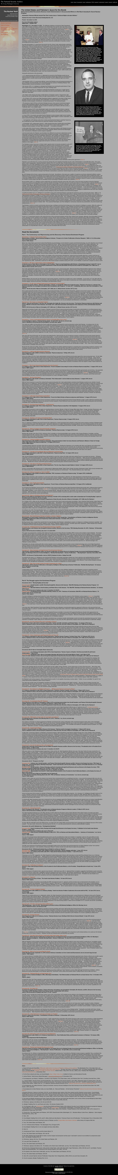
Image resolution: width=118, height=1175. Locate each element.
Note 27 (38, 986)
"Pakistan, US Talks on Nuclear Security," (45, 1070)
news (84, 2)
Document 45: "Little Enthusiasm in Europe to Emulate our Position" (40, 1014)
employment (101, 2)
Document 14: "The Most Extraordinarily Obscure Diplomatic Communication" (42, 451)
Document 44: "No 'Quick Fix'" (30, 988)
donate (110, 2)
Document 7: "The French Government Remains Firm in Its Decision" (40, 365)
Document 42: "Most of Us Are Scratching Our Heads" (36, 951)
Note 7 (86, 168)
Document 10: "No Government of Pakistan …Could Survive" (38, 404)
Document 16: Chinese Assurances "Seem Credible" (36, 472)
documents (79, 2)
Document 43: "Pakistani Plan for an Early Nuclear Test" (37, 973)
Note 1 (67, 29)
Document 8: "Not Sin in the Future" (31, 377)
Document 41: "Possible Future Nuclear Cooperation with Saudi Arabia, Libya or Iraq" (44, 935)
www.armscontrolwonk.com (29, 1072)
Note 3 (40, 42)
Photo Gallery (4, 32)
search (106, 2)
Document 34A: (26, 828)
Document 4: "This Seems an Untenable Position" (35, 302)
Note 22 (24, 604)
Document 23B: (26, 587)
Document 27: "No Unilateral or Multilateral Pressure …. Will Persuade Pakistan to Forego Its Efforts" (48, 689)
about (75, 2)
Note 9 (96, 184)
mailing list (115, 2)
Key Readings (4, 34)
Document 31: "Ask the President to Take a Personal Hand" (37, 745)
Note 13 (67, 297)
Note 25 (89, 920)
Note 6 (86, 164)
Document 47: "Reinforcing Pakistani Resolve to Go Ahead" (37, 1047)
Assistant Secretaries (92, 707)
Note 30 (76, 1031)
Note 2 (27, 39)
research (96, 2)
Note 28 (68, 1001)
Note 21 (91, 596)
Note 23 (46, 630)
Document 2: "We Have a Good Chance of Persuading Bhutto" (38, 262)
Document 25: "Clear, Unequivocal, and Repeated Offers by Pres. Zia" (40, 635)
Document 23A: (26, 585)
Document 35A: (26, 850)
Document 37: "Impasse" (28, 877)
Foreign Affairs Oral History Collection (67, 1120)
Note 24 (68, 642)
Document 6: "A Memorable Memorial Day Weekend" (36, 351)
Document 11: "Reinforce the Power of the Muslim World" (37, 418)
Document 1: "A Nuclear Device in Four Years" (34, 237)
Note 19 (80, 545)
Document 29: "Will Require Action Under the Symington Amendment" (40, 717)
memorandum (39, 1106)
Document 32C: (26, 771)
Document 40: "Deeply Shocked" (30, 914)
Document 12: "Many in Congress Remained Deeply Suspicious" (39, 428)
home (72, 2)
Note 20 (66, 576)
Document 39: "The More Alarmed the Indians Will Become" (37, 904)
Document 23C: (26, 591)
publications (88, 2)
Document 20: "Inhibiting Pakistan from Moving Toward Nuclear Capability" (41, 527)
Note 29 (61, 1021)
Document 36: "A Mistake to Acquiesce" (32, 865)
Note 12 (58, 271)
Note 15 (75, 339)
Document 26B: (26, 654)
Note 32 (40, 1059)
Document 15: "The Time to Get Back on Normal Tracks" (37, 463)
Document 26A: (26, 652)
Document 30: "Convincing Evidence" (32, 728)
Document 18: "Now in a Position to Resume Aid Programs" (37, 495)
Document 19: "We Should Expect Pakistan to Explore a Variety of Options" (41, 516)
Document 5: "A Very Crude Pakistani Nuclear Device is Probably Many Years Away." (44, 319)
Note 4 (36, 142)
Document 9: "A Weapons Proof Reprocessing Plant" (36, 396)
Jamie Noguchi (62, 1173)
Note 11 (74, 213)
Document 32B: (26, 767)
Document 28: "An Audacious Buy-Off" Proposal (35, 701)
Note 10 (32, 203)
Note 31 (76, 1045)
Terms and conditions (49, 1172)
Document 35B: (26, 851)
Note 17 (60, 384)
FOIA (93, 2)
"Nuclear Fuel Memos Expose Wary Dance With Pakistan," (45, 1069)
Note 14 (24, 333)
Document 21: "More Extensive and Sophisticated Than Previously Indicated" (42, 550)
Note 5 (82, 159)
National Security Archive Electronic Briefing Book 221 (82, 1083)
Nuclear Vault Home (6, 23)
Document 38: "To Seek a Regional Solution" (33, 889)
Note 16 (86, 372)
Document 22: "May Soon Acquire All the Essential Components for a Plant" (42, 563)
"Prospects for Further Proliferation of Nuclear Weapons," (70, 167)
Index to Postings (5, 25)
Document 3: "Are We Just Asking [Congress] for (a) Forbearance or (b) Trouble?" (43, 283)
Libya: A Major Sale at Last (56, 1074)
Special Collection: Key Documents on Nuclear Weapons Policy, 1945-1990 (9, 29)
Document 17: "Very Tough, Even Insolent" (33, 483)
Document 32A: (26, 763)
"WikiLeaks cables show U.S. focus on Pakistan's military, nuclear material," (58, 1068)
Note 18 (46, 489)
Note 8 (77, 179)
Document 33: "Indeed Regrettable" (31, 808)
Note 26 (94, 965)
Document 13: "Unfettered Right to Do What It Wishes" (36, 439)
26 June (26, 932)
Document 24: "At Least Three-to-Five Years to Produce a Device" (39, 621)
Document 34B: (26, 832)
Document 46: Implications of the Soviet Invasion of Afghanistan (39, 1033)
